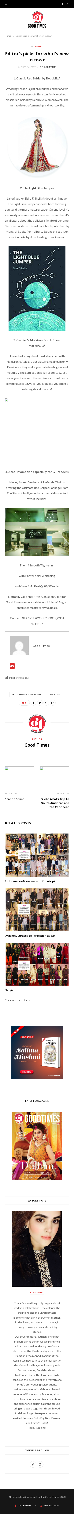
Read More (37, 1292)
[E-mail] (12, 667)
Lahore (38, 46)
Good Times (37, 745)
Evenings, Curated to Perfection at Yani (30, 935)
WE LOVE (55, 694)
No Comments (48, 67)
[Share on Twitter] (40, 703)
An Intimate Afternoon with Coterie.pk (30, 881)
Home (8, 35)
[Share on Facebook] (33, 703)
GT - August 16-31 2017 (27, 694)
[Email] (53, 703)
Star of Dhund (14, 799)
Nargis (9, 990)
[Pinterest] (46, 703)
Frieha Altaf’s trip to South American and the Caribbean (55, 803)
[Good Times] (37, 19)
